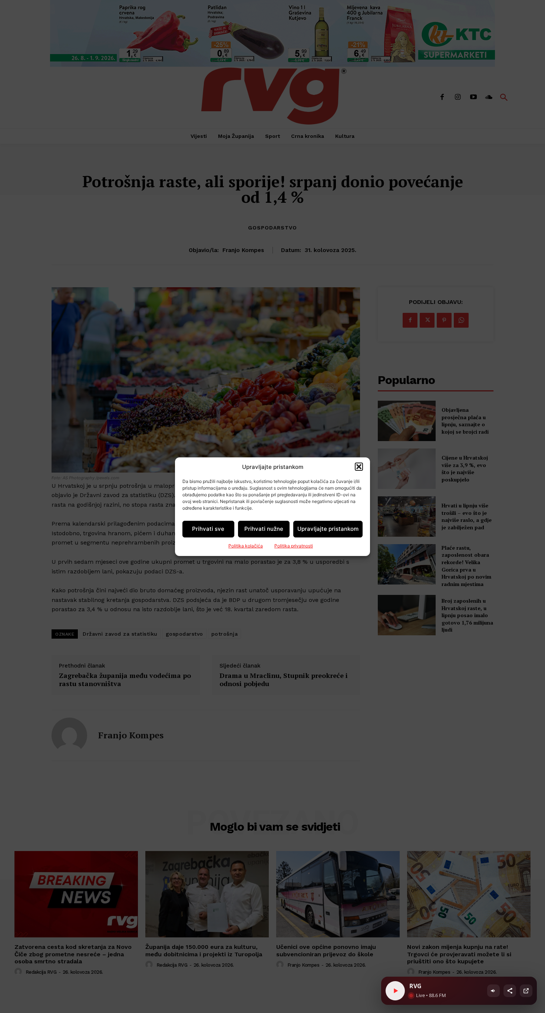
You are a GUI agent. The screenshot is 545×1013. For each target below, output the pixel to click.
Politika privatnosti (293, 546)
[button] (359, 466)
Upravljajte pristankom (328, 528)
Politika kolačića (245, 546)
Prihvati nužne (263, 528)
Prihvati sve (208, 528)
